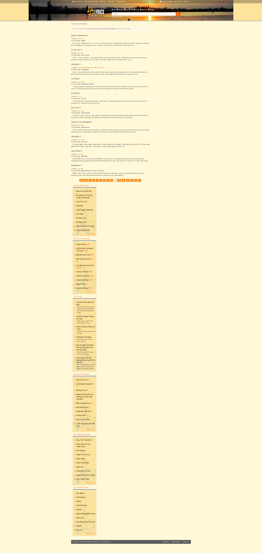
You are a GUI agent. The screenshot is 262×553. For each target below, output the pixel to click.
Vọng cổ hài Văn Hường (85, 475)
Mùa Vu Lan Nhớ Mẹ (83, 191)
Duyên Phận (81, 244)
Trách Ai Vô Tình (82, 272)
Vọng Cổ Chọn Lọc (83, 454)
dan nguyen (81, 450)
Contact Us (186, 542)
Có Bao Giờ (80, 415)
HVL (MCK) (80, 493)
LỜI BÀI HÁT (129, 9)
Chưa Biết (80, 38)
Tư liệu (79, 296)
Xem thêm (91, 234)
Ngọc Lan (79, 467)
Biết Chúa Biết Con (83, 403)
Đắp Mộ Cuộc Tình (83, 255)
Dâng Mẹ (79, 206)
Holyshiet (75, 64)
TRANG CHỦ (78, 1)
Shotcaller (75, 136)
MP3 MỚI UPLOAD (82, 185)
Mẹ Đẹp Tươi (81, 218)
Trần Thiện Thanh (82, 479)
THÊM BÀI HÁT (120, 1)
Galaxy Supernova (78, 35)
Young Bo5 (80, 67)
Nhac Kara (80, 518)
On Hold (74, 93)
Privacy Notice (176, 542)
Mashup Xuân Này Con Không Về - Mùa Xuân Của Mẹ (84, 397)
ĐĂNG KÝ (186, 1)
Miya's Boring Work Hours (85, 514)
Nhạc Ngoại (80, 82)
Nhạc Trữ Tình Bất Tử (84, 440)
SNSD (83, 40)
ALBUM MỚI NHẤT (82, 487)
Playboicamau (90, 67)
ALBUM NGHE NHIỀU (83, 434)
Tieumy (79, 526)
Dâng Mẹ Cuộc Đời (83, 411)
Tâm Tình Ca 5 (81, 202)
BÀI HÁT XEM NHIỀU (83, 239)
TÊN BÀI (120, 9)
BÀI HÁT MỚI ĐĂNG (83, 374)
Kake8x (79, 509)
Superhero (75, 165)
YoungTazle (100, 67)
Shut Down (75, 151)
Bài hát (79, 530)
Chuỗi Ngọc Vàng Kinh (84, 210)
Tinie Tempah (85, 113)
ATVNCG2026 (81, 505)
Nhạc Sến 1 (80, 459)
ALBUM (152, 9)
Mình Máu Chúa (82, 407)
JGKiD (78, 501)
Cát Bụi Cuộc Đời (83, 276)
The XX (83, 98)
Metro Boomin (85, 170)
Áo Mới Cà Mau (82, 288)
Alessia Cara (85, 127)
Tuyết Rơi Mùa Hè (83, 230)
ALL (114, 9)
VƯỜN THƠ (111, 1)
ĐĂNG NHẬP (178, 1)
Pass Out (75, 108)
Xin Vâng (79, 214)
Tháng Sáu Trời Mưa (84, 337)
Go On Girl (75, 50)
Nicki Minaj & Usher (87, 84)
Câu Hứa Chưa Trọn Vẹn (85, 522)
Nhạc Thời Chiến (82, 463)
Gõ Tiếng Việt (118, 17)
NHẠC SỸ (144, 9)
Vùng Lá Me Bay (82, 280)
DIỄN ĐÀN (103, 1)
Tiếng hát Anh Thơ (83, 471)
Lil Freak (74, 79)
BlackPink (84, 156)
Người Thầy (81, 284)
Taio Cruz (84, 142)
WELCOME (166, 1)
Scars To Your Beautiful (80, 122)
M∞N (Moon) (81, 497)
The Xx (79, 96)
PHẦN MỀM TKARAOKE (91, 1)
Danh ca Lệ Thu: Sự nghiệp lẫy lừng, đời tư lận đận (85, 360)
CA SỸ (137, 9)
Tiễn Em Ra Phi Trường (85, 226)
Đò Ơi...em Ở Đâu (83, 419)
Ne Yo (83, 55)
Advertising (166, 542)
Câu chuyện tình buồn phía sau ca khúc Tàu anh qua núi (85, 347)
